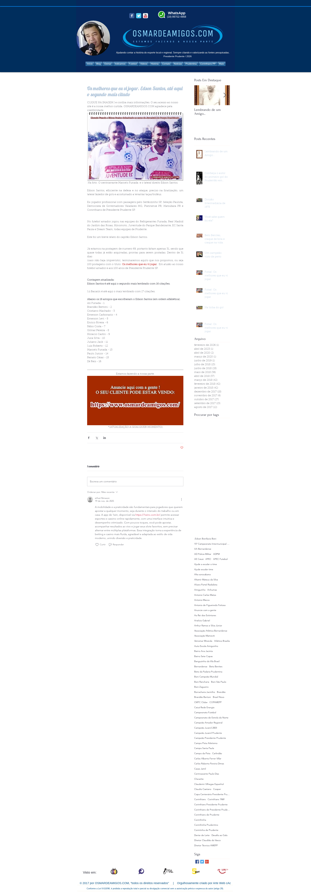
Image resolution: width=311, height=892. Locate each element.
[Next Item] (224, 95)
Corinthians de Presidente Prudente (212, 809)
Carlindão (217, 753)
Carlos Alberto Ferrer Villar (207, 758)
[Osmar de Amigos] (131, 15)
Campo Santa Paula (204, 748)
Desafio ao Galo (219, 835)
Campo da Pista (202, 753)
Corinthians (200, 799)
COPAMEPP (215, 702)
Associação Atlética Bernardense (210, 630)
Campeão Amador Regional (208, 722)
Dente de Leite (202, 835)
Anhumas (212, 589)
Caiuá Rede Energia (204, 707)
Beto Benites (215, 666)
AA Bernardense (202, 548)
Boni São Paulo (218, 681)
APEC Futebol (220, 559)
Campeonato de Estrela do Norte (211, 717)
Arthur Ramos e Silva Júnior (208, 625)
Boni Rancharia (201, 681)
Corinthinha (200, 819)
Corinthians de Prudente (206, 814)
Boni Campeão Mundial (206, 676)
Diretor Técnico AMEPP (206, 845)
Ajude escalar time (203, 569)
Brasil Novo (218, 697)
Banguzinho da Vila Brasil (206, 661)
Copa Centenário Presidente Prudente (212, 794)
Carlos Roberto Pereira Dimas (209, 763)
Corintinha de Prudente (206, 830)
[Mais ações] (181, 499)
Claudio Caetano (202, 789)
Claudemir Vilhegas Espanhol (209, 784)
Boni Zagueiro (201, 686)
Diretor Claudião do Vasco (207, 840)
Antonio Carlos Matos (205, 594)
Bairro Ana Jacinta (203, 651)
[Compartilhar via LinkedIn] (104, 437)
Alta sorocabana (202, 574)
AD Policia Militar (202, 554)
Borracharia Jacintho (204, 692)
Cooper (217, 789)
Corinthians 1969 (216, 799)
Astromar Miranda (203, 640)
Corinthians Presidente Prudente (211, 804)
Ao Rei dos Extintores (205, 615)
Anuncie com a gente (205, 610)
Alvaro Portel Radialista (205, 584)
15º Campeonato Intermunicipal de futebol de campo (212, 543)
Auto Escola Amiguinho (206, 646)
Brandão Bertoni (202, 697)
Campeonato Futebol (205, 712)
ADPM (216, 554)
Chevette (199, 778)
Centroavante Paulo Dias (206, 773)
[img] (114, 871)
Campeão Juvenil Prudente (208, 732)
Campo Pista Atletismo (205, 743)
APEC (208, 559)
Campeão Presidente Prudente (210, 738)
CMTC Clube (200, 702)
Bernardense (200, 666)
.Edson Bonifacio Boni (205, 538)
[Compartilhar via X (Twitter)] (96, 437)
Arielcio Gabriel (202, 620)
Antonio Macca (201, 599)
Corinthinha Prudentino (206, 824)
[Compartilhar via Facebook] (88, 437)
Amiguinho (199, 589)
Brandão (221, 692)
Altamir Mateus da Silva (206, 579)
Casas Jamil (200, 768)
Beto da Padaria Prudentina (208, 671)
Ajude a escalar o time (205, 564)
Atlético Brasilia (222, 640)
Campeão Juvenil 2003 (205, 727)
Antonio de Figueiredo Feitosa (209, 605)
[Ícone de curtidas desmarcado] (97, 545)
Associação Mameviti (204, 635)
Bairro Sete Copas (203, 656)
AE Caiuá (198, 559)
